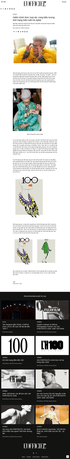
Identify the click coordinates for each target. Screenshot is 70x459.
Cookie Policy (44, 456)
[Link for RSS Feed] (36, 453)
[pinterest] (5, 9)
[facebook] (3, 9)
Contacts (28, 456)
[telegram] (14, 9)
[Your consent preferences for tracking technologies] (67, 456)
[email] (1, 9)
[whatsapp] (12, 9)
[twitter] (10, 9)
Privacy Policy (36, 456)
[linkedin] (8, 9)
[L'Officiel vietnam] (35, 4)
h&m (20, 283)
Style (15, 14)
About (23, 456)
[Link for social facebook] (33, 453)
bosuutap (16, 283)
